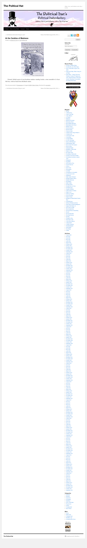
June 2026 (68, 238)
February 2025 (69, 262)
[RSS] (77, 36)
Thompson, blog (69, 218)
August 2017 (68, 400)
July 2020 (68, 346)
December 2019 (69, 357)
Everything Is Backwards (71, 154)
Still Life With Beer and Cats (72, 202)
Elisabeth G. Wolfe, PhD (71, 149)
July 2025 (68, 254)
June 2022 (68, 311)
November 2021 (69, 322)
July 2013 (68, 474)
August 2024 (68, 271)
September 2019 (69, 361)
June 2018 (68, 384)
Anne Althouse (69, 115)
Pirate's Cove (68, 192)
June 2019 (68, 366)
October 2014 (69, 452)
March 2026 (68, 242)
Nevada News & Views (71, 186)
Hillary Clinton (35, 85)
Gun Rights (68, 499)
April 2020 (68, 351)
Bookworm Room (69, 128)
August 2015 (68, 436)
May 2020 (68, 349)
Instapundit (68, 160)
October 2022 (69, 305)
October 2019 (69, 360)
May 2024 (68, 276)
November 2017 (69, 395)
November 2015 (69, 432)
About (27, 29)
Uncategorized (69, 507)
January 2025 (69, 264)
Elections (68, 496)
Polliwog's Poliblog (70, 193)
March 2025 (68, 261)
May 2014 (68, 459)
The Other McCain (70, 215)
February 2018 (69, 390)
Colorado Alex (69, 134)
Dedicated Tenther (69, 147)
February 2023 (69, 299)
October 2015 (69, 433)
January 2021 (69, 337)
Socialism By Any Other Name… (73, 66)
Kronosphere (68, 169)
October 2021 (69, 323)
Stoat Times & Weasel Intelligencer (73, 204)
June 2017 (68, 403)
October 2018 (69, 378)
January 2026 (69, 245)
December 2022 (69, 302)
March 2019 (68, 371)
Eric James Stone (69, 152)
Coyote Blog (68, 137)
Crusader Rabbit (69, 138)
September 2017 (69, 398)
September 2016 (69, 416)
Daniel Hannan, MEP (70, 143)
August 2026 (68, 235)
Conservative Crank (70, 135)
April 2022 (68, 314)
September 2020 (69, 343)
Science (67, 505)
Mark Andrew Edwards (71, 177)
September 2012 (69, 490)
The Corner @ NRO (70, 207)
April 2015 (68, 442)
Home (6, 29)
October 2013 (69, 470)
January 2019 (69, 374)
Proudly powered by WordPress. (73, 536)
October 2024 (69, 268)
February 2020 (69, 354)
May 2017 (68, 404)
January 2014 (69, 465)
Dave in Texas (69, 146)
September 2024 (69, 270)
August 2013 (68, 473)
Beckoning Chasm (69, 122)
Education (68, 494)
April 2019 (68, 369)
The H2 (67, 212)
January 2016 (69, 429)
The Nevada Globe (70, 213)
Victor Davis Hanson (70, 221)
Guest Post (68, 497)
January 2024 (69, 282)
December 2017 (69, 394)
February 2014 (69, 464)
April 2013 (68, 479)
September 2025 (69, 251)
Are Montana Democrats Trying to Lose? (15, 34)
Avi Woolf (68, 117)
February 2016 (69, 427)
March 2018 (68, 389)
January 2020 (69, 355)
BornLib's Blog (69, 129)
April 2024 (68, 277)
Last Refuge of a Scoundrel (71, 172)
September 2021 (69, 325)
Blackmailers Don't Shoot (71, 125)
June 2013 (68, 476)
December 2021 (69, 320)
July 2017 (68, 401)
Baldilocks (68, 118)
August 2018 (68, 381)
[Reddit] (74, 36)
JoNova (67, 166)
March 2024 (68, 279)
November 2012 (69, 487)
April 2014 (68, 461)
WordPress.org (69, 517)
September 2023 (69, 288)
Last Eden (68, 170)
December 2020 (69, 338)
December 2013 (69, 467)
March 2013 (68, 481)
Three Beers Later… (70, 219)
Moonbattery (68, 181)
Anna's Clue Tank (69, 114)
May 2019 (68, 368)
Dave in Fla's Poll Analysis (71, 144)
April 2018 (68, 387)
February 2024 (69, 280)
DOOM (30, 85)
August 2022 (68, 308)
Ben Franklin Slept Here (71, 123)
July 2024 (68, 273)
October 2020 (69, 342)
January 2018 (69, 392)
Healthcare (68, 500)
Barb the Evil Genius (70, 120)
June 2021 (68, 329)
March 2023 (68, 297)
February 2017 (69, 409)
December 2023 (69, 283)
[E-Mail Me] (68, 36)
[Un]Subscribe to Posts (71, 519)
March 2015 (68, 444)
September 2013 (69, 471)
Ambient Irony (69, 112)
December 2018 (69, 375)
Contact (23, 29)
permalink (48, 85)
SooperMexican (69, 201)
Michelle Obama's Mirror (71, 178)
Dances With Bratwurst (71, 141)
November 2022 (69, 303)
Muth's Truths (69, 183)
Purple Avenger (69, 196)
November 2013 (69, 468)
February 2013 (69, 482)
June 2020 (68, 348)
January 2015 (69, 447)
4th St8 (67, 111)
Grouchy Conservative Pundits (72, 155)
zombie (67, 230)
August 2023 (68, 290)
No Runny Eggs (69, 187)
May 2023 (68, 294)
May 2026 (68, 239)
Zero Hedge (68, 228)
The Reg (67, 216)
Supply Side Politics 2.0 (71, 206)
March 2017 (68, 407)
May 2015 (68, 441)
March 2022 (68, 316)
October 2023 (69, 287)
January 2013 (69, 484)
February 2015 (69, 445)
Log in (67, 513)
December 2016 (69, 412)
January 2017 (69, 410)
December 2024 (69, 265)
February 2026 (69, 244)
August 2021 (68, 326)
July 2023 (68, 291)
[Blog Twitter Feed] (71, 36)
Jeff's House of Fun (70, 163)
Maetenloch (68, 175)
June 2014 (68, 458)
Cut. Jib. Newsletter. (70, 140)
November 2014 (69, 450)
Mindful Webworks (70, 180)
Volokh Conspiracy (70, 224)
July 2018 (68, 383)
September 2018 (69, 380)
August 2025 (68, 253)
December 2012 (69, 485)
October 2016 (69, 415)
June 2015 (68, 439)
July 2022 (68, 309)
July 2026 (68, 236)
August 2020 (68, 345)
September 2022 (69, 306)
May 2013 (68, 478)
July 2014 (68, 456)
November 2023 (69, 285)
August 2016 (68, 418)
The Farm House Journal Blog (72, 210)
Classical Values (69, 131)
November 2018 (69, 377)
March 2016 (68, 426)
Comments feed (69, 516)
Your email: (67, 44)
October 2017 (69, 397)
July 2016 (68, 419)
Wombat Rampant (69, 225)
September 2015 (69, 435)
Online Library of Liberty (71, 190)
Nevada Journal (69, 184)
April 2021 (68, 332)
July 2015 (68, 438)
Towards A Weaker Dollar (71, 65)
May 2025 (68, 258)
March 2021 (68, 334)
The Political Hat (13, 6)
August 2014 (68, 455)
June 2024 (68, 274)
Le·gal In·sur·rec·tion (70, 173)
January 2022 (69, 319)
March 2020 (68, 352)
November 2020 (69, 340)
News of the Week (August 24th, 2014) (50, 34)
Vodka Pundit (69, 222)
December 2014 (69, 449)
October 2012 (69, 488)
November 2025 (69, 248)
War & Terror (68, 508)
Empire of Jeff (69, 151)
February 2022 (69, 317)
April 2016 (68, 424)
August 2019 (68, 363)
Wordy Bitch (68, 227)
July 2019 (68, 364)
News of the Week (14, 29)
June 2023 (68, 293)
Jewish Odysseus (69, 164)
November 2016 (69, 413)
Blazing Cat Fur (69, 126)
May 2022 (68, 313)
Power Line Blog (69, 195)
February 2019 (69, 372)
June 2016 (68, 421)
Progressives (20, 85)
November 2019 (69, 358)
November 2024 (69, 267)
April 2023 (68, 296)
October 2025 (69, 250)
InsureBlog (68, 161)
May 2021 (68, 331)
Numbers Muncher (70, 189)
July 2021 (68, 328)
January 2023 (69, 300)
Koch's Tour (68, 167)
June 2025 (68, 256)
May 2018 (68, 386)
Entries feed (68, 514)
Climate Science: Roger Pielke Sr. (73, 132)
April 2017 (68, 406)
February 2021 (69, 335)
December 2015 (69, 430)
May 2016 (68, 423)
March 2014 (68, 462)
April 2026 (68, 241)
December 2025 (69, 247)
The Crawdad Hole (70, 209)
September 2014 (69, 453)
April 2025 (68, 259)
